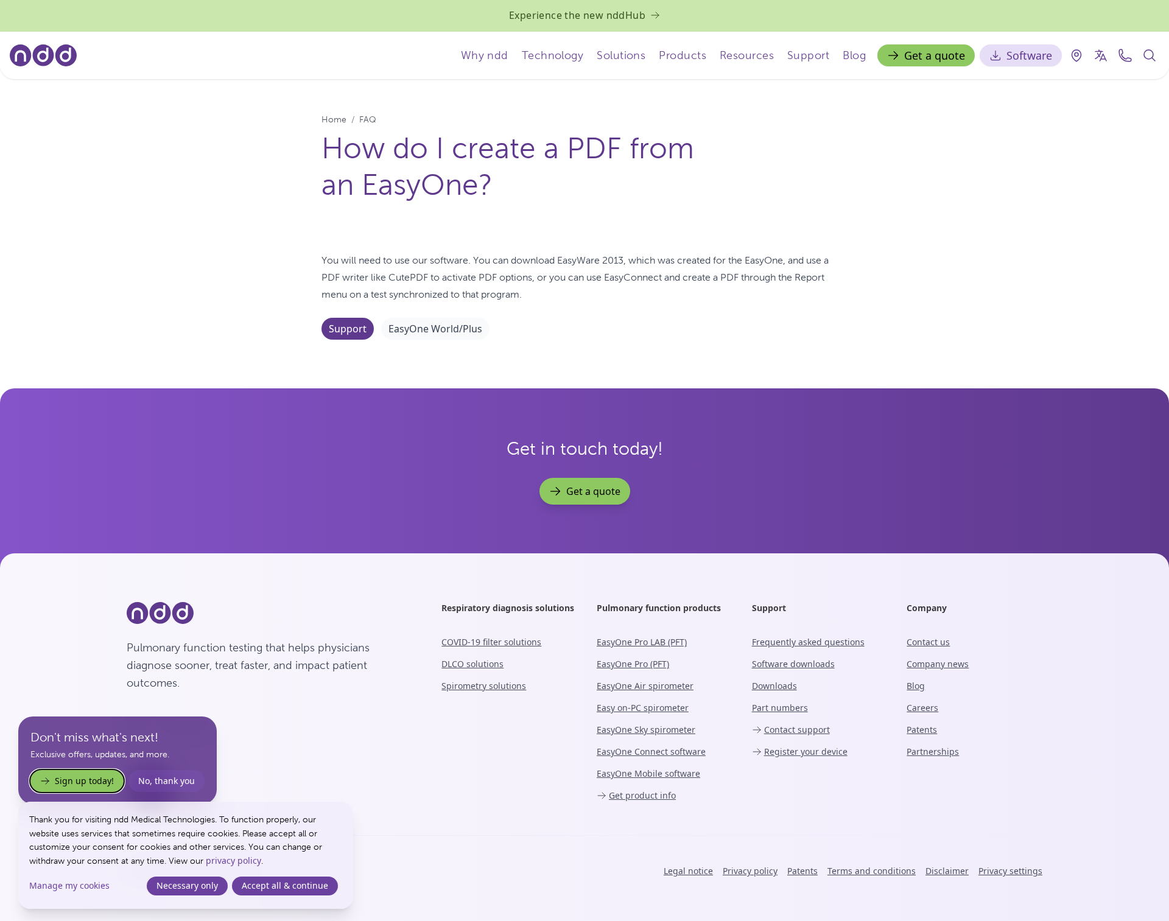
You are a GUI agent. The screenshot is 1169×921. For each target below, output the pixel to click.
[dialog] (185, 855)
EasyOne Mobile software (648, 773)
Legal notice (688, 871)
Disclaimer (947, 871)
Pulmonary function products (659, 608)
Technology (553, 55)
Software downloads (793, 664)
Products (682, 55)
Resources (747, 55)
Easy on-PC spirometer (643, 707)
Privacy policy (750, 871)
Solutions (621, 55)
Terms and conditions (871, 871)
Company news (938, 664)
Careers (922, 707)
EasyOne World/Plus (435, 328)
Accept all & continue (285, 885)
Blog (854, 55)
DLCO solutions (472, 664)
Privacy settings (1010, 871)
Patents (922, 729)
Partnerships (933, 751)
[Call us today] (1125, 55)
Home (333, 119)
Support (808, 55)
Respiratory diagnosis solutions (507, 608)
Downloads (774, 686)
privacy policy (233, 860)
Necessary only (187, 885)
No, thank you (166, 780)
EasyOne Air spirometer (645, 686)
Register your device (806, 751)
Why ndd (484, 55)
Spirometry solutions (483, 686)
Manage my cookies (69, 885)
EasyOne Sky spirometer (646, 729)
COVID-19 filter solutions (491, 642)
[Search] (1149, 55)
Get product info (642, 795)
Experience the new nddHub (577, 15)
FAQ (367, 119)
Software (1029, 55)
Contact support (797, 729)
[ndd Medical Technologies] (269, 613)
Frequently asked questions (808, 642)
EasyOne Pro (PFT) (633, 664)
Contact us (928, 642)
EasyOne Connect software (651, 751)
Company (927, 608)
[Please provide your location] (1076, 55)
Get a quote (934, 55)
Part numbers (780, 707)
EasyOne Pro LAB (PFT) (642, 642)
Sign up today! (84, 780)
